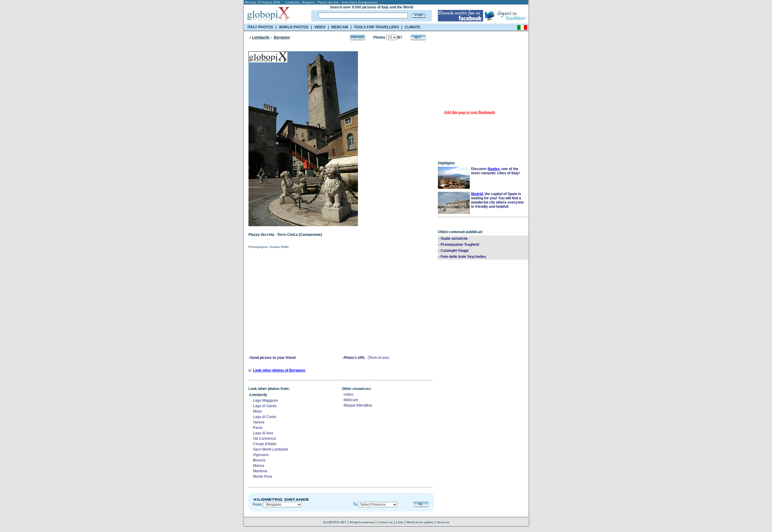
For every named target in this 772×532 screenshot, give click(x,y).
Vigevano (261, 455)
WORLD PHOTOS (293, 27)
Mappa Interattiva (358, 405)
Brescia (259, 460)
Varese (258, 422)
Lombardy (261, 37)
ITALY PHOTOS (260, 27)
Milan (257, 411)
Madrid (477, 194)
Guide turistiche (454, 238)
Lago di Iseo (263, 433)
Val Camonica (264, 438)
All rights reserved (362, 522)
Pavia (257, 428)
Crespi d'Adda (264, 444)
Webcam (351, 400)
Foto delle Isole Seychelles (463, 257)
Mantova (260, 471)
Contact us (385, 522)
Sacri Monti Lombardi (270, 449)
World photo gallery (420, 522)
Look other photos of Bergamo (279, 370)
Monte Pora (262, 476)
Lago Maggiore (265, 400)
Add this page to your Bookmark (469, 112)
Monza (258, 466)
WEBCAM (339, 27)
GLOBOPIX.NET (334, 522)
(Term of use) (378, 358)
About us (443, 522)
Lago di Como (264, 417)
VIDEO (319, 27)
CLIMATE (412, 27)
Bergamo (282, 37)
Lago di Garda (265, 406)
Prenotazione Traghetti (460, 244)
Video (348, 394)
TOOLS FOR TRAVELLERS (376, 27)
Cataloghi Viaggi (454, 251)
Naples (494, 169)
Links (399, 522)
